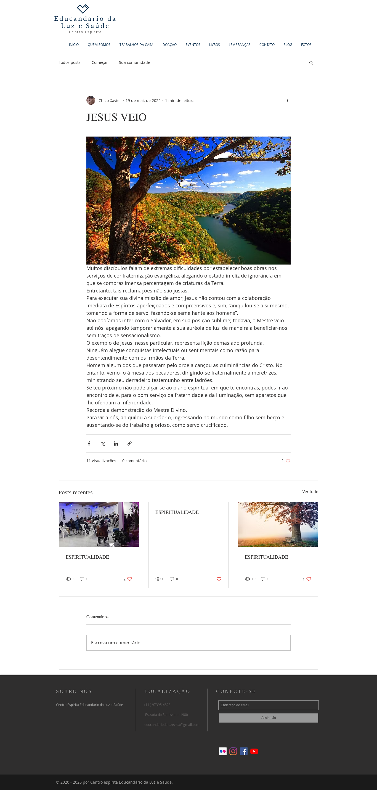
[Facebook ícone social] (244, 751)
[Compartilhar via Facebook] (89, 443)
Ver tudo (310, 491)
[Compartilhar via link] (129, 443)
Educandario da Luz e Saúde (85, 22)
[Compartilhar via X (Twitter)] (102, 443)
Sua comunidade (134, 62)
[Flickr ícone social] (223, 751)
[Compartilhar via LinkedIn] (116, 443)
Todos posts (70, 62)
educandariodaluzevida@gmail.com (171, 724)
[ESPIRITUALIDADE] (99, 524)
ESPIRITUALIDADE (87, 556)
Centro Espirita (85, 32)
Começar (100, 62)
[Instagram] (233, 751)
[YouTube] (254, 751)
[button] (311, 62)
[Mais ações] (287, 100)
